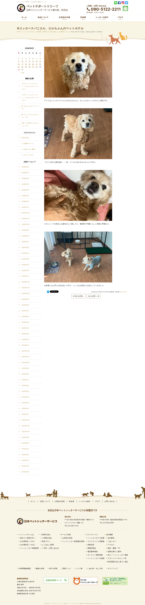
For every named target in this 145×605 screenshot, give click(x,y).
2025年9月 (25, 230)
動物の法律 (40, 568)
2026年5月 (25, 184)
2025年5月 (25, 253)
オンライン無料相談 (95, 555)
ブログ (97, 501)
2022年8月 (25, 443)
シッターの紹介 (85, 501)
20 (33, 64)
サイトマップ (113, 568)
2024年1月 (25, 345)
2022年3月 (25, 472)
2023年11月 (25, 357)
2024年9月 (25, 299)
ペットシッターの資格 (95, 558)
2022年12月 (26, 420)
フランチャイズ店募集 (95, 541)
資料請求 (90, 545)
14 (36, 61)
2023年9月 (25, 368)
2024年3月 (25, 334)
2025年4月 (25, 259)
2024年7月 (25, 311)
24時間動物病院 (24, 568)
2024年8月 (25, 305)
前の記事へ (79, 296)
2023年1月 (25, 414)
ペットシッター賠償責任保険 (73, 541)
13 (33, 61)
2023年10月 (26, 362)
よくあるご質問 (48, 545)
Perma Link (123, 292)
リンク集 (79, 568)
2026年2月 (25, 201)
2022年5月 (25, 460)
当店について (45, 501)
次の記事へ (93, 296)
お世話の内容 (59, 501)
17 (22, 64)
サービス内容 (66, 534)
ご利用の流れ (45, 534)
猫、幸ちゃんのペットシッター (30, 107)
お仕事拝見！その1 (27, 541)
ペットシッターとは (26, 534)
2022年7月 (25, 449)
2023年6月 (25, 385)
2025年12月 (26, 213)
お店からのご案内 (29, 149)
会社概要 (109, 534)
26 (29, 67)
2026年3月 (25, 196)
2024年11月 (25, 288)
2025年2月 (25, 270)
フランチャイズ (92, 534)
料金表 (71, 501)
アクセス (111, 545)
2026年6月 (25, 178)
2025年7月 (25, 242)
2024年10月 (26, 293)
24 (22, 67)
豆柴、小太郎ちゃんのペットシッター (30, 124)
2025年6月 (25, 247)
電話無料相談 (92, 551)
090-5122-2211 (106, 9)
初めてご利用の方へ (27, 538)
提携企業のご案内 (114, 551)
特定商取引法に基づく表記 (118, 562)
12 (29, 61)
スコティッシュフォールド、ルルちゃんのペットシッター (30, 86)
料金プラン (46, 541)
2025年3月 (25, 265)
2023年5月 (25, 391)
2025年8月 (25, 236)
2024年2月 (25, 339)
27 (33, 67)
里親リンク (66, 568)
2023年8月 (25, 374)
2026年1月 (25, 207)
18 (26, 64)
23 (19, 67)
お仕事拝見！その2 (27, 545)
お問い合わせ (109, 501)
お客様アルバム (28, 143)
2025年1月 (25, 276)
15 (40, 61)
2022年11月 (25, 426)
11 (26, 61)
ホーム (32, 501)
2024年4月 (25, 328)
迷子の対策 (53, 568)
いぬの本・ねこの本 (95, 568)
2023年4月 (25, 397)
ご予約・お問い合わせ (50, 548)
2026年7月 (25, 172)
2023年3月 (25, 403)
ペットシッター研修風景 (29, 548)
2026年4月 (25, 190)
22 (40, 64)
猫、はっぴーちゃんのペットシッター (30, 116)
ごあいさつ (112, 541)
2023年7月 (25, 380)
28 (36, 67)
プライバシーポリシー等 (117, 558)
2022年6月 (25, 454)
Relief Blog (25, 138)
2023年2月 (25, 408)
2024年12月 (26, 282)
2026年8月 (25, 167)
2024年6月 (25, 316)
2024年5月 (25, 322)
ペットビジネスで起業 (95, 538)
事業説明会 (91, 548)
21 (36, 64)
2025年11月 (25, 218)
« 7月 (22, 73)
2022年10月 (26, 431)
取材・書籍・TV (114, 548)
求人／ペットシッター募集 (118, 555)
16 (19, 64)
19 (29, 64)
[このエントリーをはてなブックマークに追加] (48, 291)
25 (26, 67)
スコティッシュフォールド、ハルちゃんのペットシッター (30, 97)
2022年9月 (25, 437)
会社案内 (111, 538)
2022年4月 (25, 466)
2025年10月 (26, 224)
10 (22, 61)
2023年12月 (26, 351)
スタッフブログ (28, 155)
